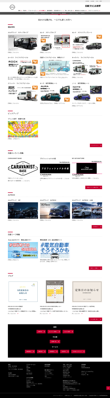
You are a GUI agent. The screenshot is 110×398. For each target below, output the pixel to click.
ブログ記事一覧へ (94, 319)
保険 (46, 376)
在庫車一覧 (53, 341)
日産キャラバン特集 (74, 13)
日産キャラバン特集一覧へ (92, 187)
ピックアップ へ (94, 145)
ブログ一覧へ (84, 373)
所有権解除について (67, 387)
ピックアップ (28, 13)
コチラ (60, 103)
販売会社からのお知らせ (80, 10)
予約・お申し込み (68, 10)
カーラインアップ (12, 367)
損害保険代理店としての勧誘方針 (70, 382)
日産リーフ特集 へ (94, 268)
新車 (19, 10)
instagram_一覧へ (85, 374)
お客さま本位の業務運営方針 (69, 388)
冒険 (89, 178)
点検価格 (28, 370)
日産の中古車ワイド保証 (13, 376)
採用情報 (87, 1)
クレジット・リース (49, 374)
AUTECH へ (95, 226)
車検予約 (40, 351)
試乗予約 (40, 331)
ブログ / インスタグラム (93, 10)
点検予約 (64, 351)
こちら (14, 52)
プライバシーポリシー (58, 395)
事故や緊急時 (29, 373)
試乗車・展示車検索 (12, 366)
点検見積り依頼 (66, 375)
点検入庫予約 (66, 373)
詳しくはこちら (12, 313)
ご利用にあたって (68, 395)
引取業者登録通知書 (85, 367)
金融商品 (82, 13)
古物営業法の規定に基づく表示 (80, 395)
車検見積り (28, 351)
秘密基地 (18, 180)
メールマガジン (48, 377)
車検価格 (28, 367)
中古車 (24, 10)
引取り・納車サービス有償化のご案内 (71, 390)
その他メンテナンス (77, 351)
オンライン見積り (53, 331)
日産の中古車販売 (12, 374)
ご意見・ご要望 (99, 1)
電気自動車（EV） (44, 13)
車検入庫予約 (66, 370)
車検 (27, 366)
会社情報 (92, 1)
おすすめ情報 (41, 10)
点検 (27, 369)
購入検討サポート (58, 10)
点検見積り (52, 351)
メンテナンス (29, 372)
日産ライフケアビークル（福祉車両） (59, 13)
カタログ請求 (67, 331)
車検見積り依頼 (66, 372)
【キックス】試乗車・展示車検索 (15, 369)
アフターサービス (32, 10)
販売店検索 (49, 10)
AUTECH (36, 13)
